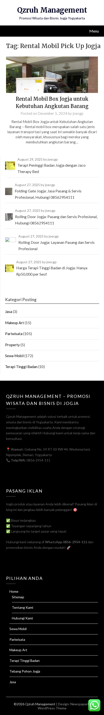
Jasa (8, 311)
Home (13, 591)
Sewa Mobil (14, 355)
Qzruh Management (52, 10)
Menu (94, 31)
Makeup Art (14, 323)
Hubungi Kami (22, 618)
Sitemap (18, 597)
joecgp (78, 113)
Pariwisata (13, 333)
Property (12, 345)
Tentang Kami (22, 607)
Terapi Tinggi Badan (21, 366)
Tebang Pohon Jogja (24, 671)
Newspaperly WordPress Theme (64, 706)
